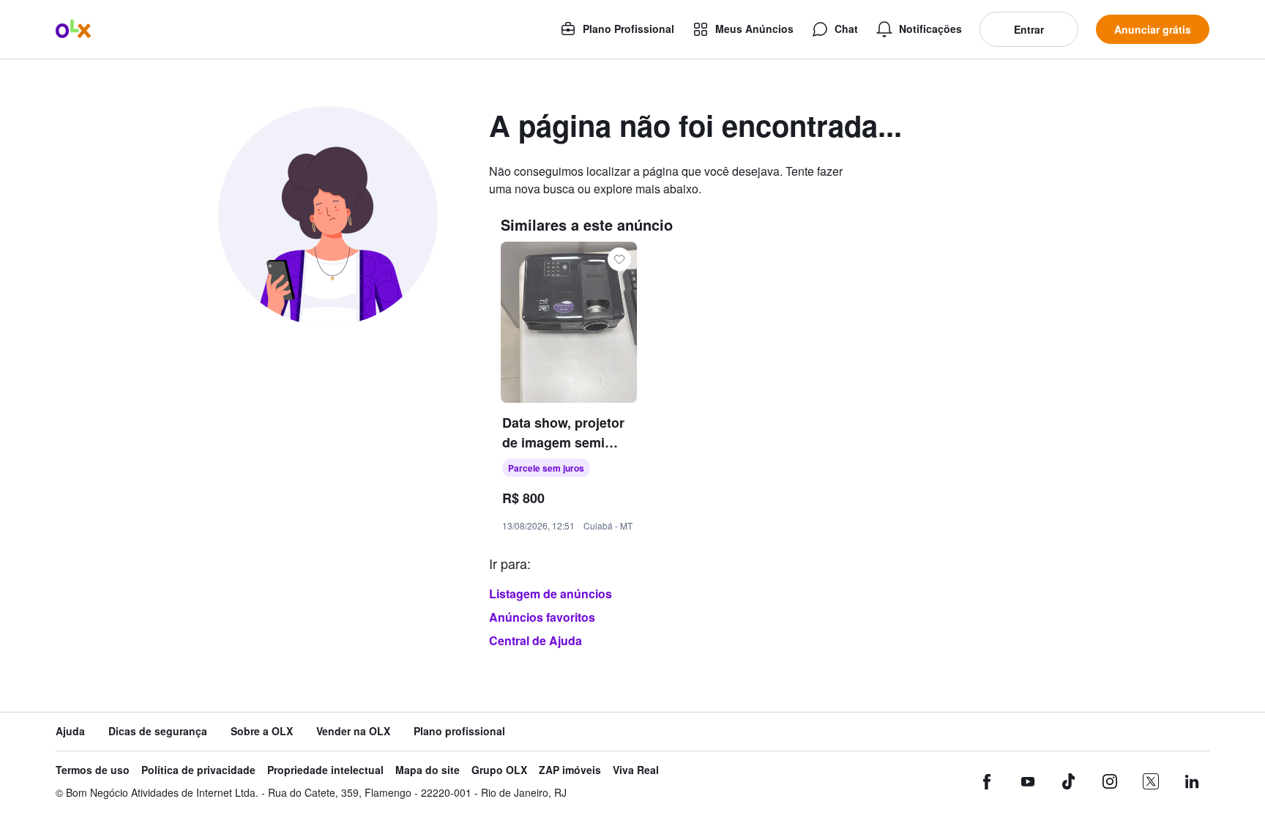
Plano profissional (459, 731)
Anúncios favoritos (542, 617)
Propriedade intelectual (325, 770)
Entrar (1029, 29)
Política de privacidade (198, 770)
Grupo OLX (499, 770)
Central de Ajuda (535, 640)
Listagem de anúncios (550, 593)
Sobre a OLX (262, 731)
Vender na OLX (353, 731)
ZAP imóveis (570, 770)
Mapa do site (427, 770)
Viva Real (636, 770)
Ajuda (70, 731)
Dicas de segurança (157, 731)
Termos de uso (93, 770)
